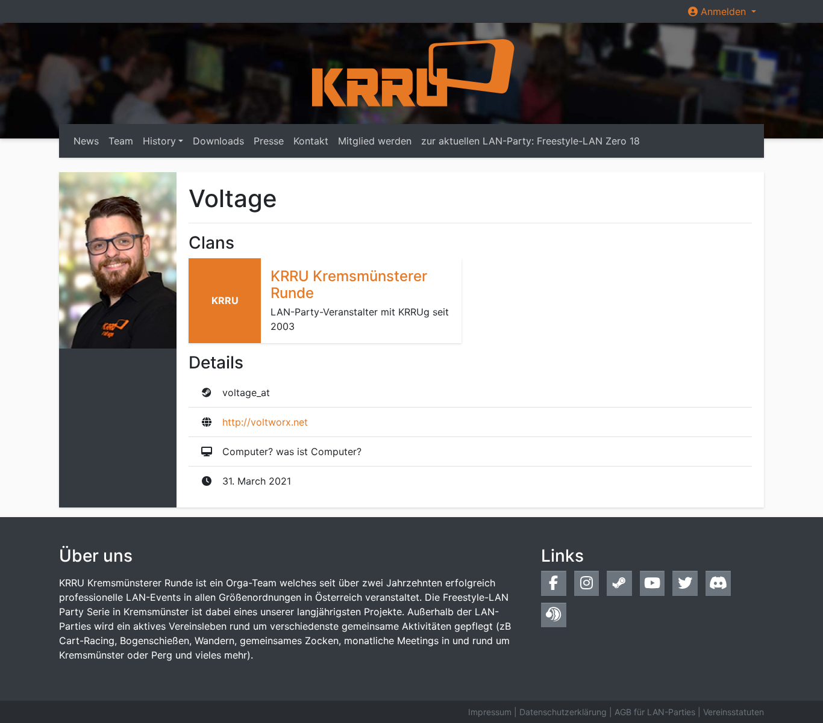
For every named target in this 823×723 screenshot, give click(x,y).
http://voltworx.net (265, 422)
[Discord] (718, 583)
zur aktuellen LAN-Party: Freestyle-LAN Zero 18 (530, 141)
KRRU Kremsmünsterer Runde (349, 284)
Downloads (218, 141)
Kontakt (310, 141)
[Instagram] (586, 583)
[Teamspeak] (553, 615)
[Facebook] (553, 583)
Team (120, 141)
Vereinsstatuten (733, 712)
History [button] (159, 141)
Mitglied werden (374, 141)
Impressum (490, 712)
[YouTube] (652, 583)
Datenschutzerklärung (563, 712)
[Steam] (619, 583)
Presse (269, 141)
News (86, 141)
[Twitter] (685, 583)
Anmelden (723, 11)
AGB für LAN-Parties (655, 712)
